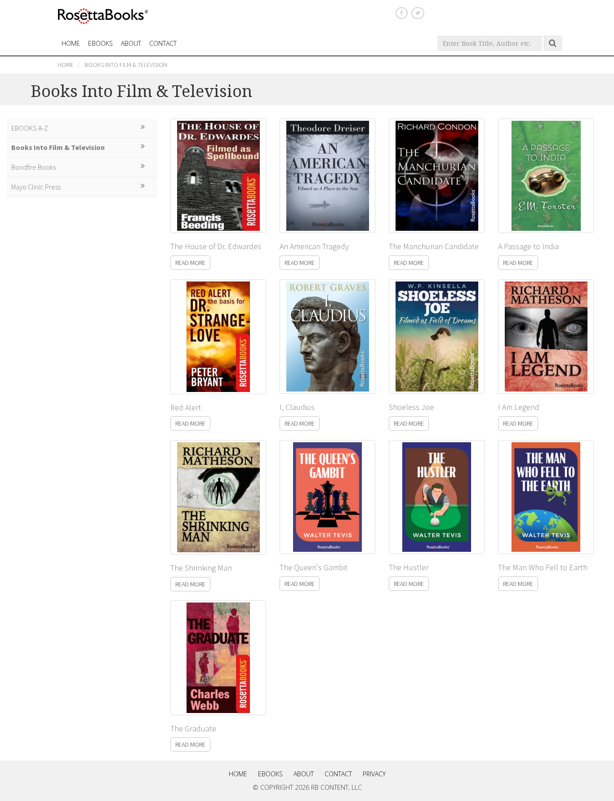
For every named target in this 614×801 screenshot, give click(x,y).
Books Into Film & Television (126, 65)
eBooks (100, 43)
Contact (338, 774)
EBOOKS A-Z (29, 127)
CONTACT (163, 43)
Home (66, 65)
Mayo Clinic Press (36, 186)
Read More (190, 263)
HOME (71, 43)
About (131, 43)
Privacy (374, 774)
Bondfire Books (33, 167)
